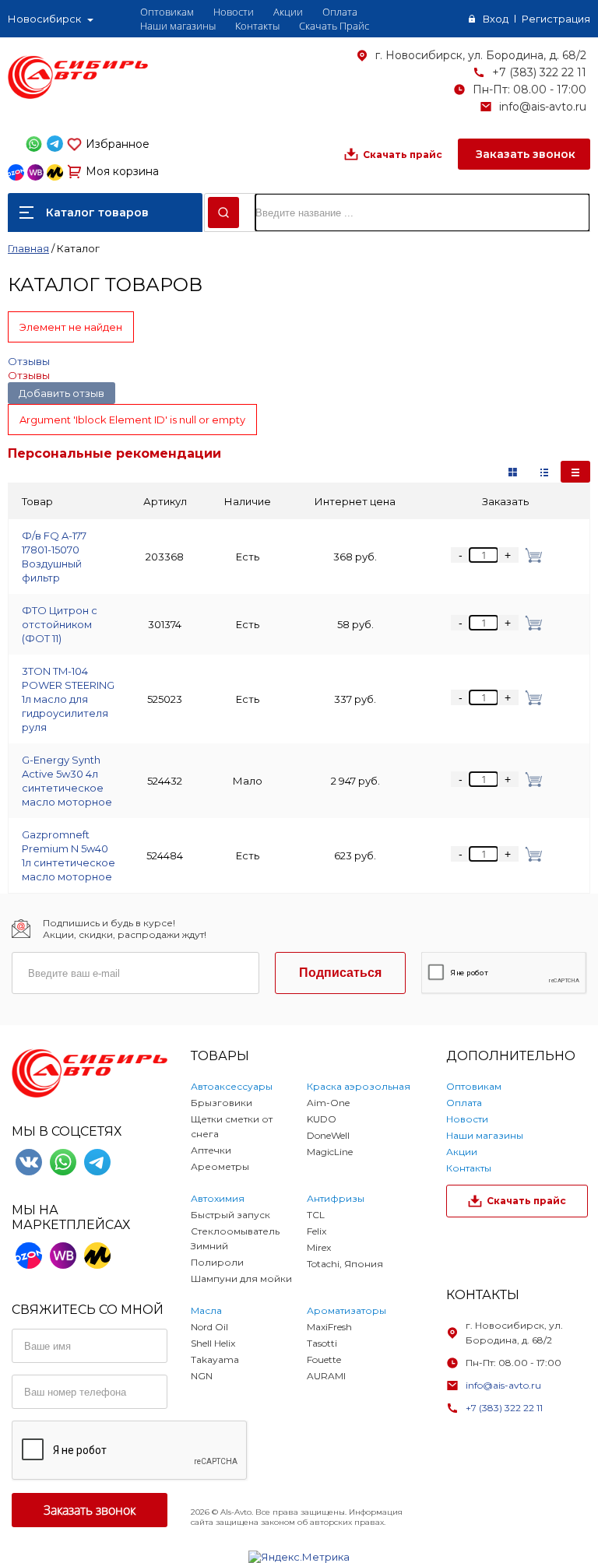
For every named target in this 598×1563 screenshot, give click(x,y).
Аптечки (211, 1150)
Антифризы (335, 1198)
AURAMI (326, 1376)
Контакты (257, 26)
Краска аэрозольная (358, 1086)
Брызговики (221, 1102)
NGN (202, 1376)
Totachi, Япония (345, 1264)
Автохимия (217, 1198)
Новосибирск (44, 18)
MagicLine (330, 1151)
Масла (206, 1310)
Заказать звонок (524, 154)
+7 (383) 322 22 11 (539, 72)
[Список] (575, 472)
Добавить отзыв (61, 393)
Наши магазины (178, 26)
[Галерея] (544, 472)
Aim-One (328, 1102)
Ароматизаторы (346, 1310)
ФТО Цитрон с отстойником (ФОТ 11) (59, 624)
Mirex (319, 1247)
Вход (495, 18)
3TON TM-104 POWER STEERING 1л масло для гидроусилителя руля (68, 699)
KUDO (321, 1119)
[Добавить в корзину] (531, 555)
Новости (233, 12)
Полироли (217, 1262)
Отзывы (29, 361)
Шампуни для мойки (241, 1278)
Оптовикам (167, 12)
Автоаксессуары (232, 1086)
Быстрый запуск (230, 1215)
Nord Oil (209, 1327)
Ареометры (220, 1166)
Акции (288, 12)
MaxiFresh (329, 1327)
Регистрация (556, 18)
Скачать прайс (402, 154)
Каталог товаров (97, 212)
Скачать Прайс (334, 26)
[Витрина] (513, 472)
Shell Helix (213, 1343)
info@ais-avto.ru (542, 107)
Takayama (215, 1359)
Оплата (339, 12)
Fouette (324, 1359)
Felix (316, 1231)
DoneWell (328, 1135)
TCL (316, 1215)
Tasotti (322, 1343)
